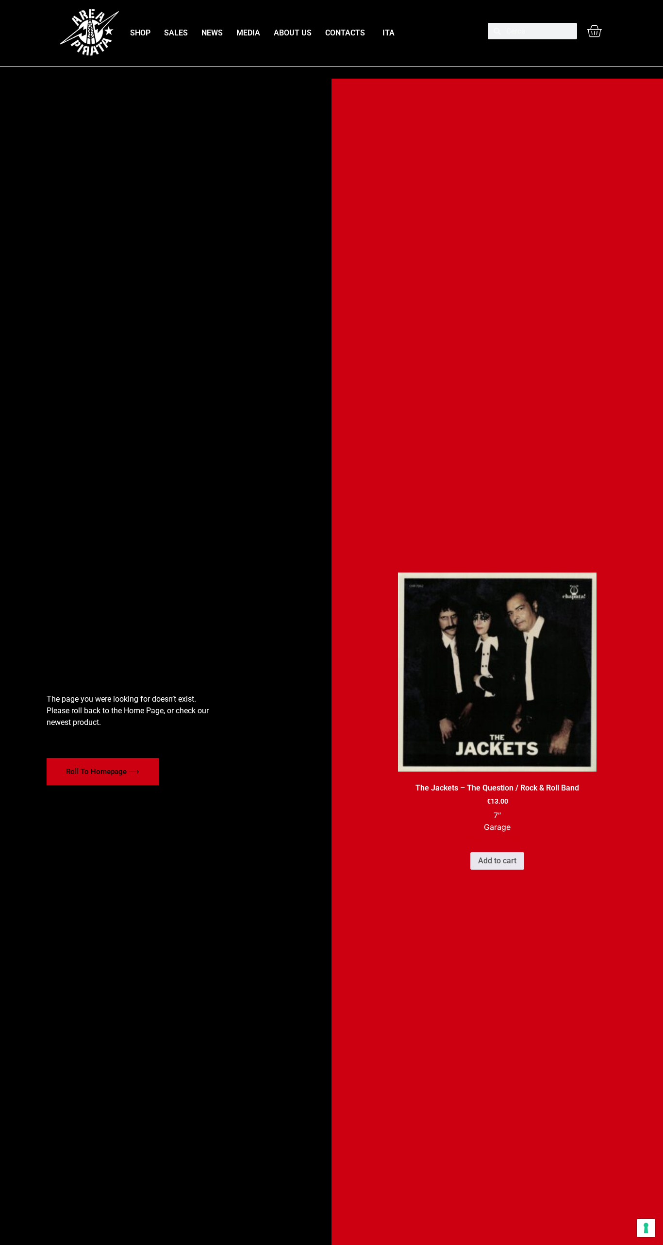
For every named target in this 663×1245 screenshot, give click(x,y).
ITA (387, 32)
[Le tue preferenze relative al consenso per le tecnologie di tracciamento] (646, 1228)
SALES (176, 32)
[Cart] (594, 31)
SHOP (140, 32)
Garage (497, 827)
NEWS (212, 32)
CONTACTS (345, 32)
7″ (497, 815)
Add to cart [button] (497, 860)
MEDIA (248, 32)
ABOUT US (293, 32)
